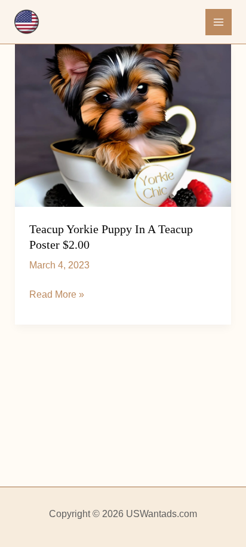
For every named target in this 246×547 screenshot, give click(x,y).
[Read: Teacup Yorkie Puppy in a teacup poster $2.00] (123, 125)
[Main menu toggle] (218, 22)
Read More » (56, 295)
